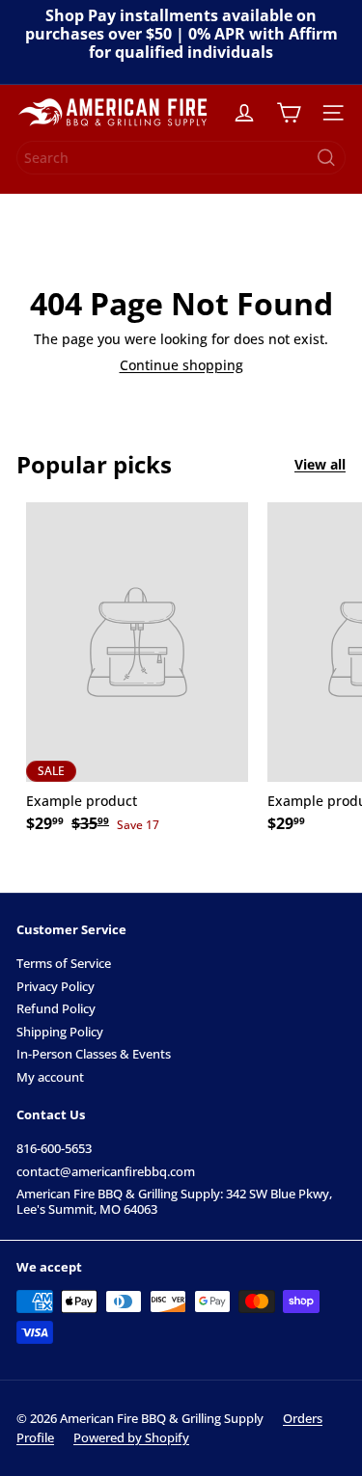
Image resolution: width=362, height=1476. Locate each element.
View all (320, 465)
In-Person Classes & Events (93, 1053)
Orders (302, 1418)
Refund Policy (56, 1008)
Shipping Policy (59, 1031)
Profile (35, 1437)
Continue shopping (181, 365)
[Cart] (288, 113)
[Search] (326, 157)
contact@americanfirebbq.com (105, 1171)
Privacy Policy (55, 986)
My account (50, 1077)
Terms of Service (63, 963)
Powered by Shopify (131, 1437)
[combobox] (181, 157)
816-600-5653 (54, 1148)
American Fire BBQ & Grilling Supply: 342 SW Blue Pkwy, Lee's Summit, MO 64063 (174, 1201)
